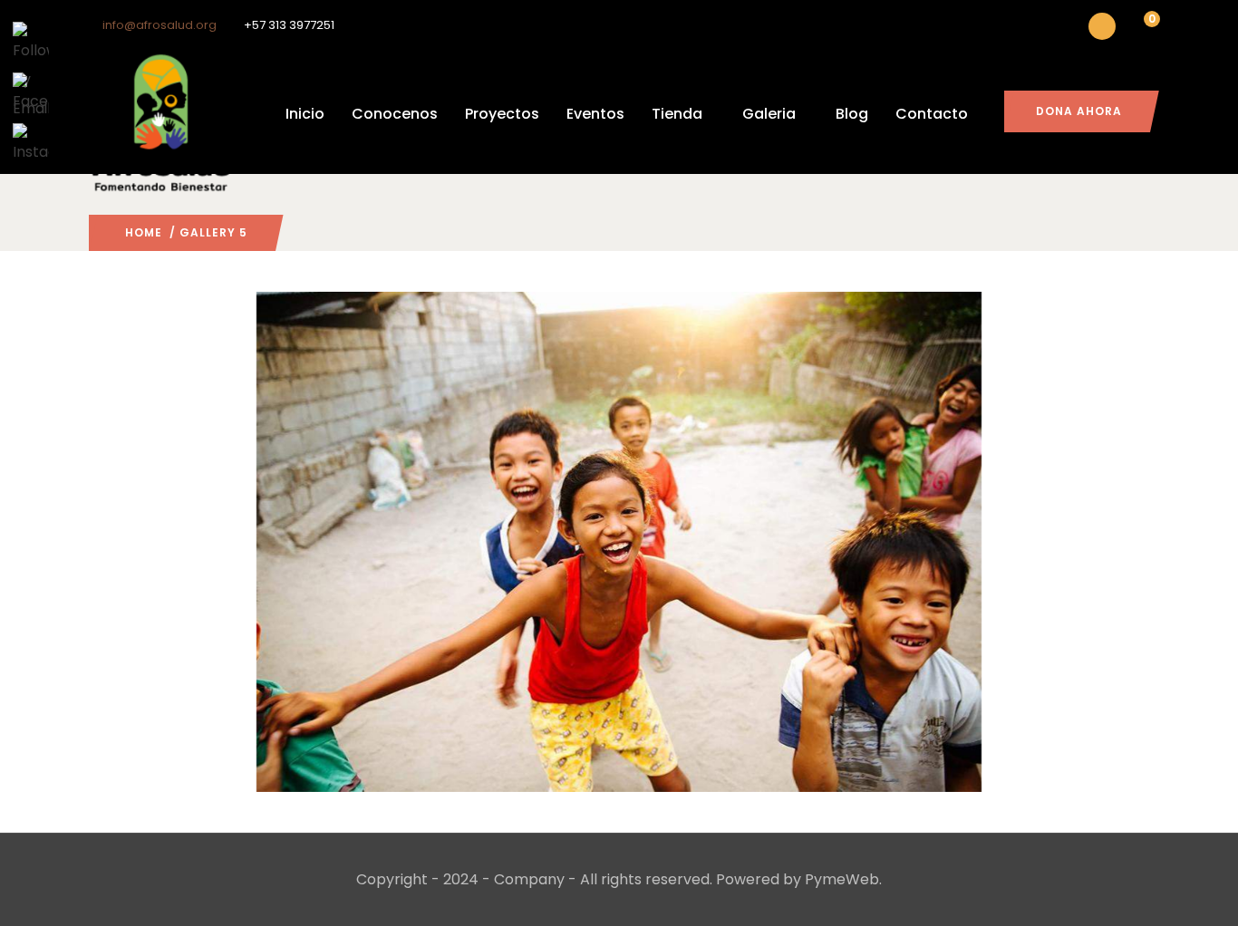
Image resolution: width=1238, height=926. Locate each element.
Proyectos (502, 113)
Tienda (677, 113)
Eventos (595, 113)
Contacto (931, 113)
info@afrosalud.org (159, 25)
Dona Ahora (1079, 111)
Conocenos (395, 113)
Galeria (769, 113)
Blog (852, 113)
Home (143, 232)
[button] (1140, 28)
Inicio (304, 113)
